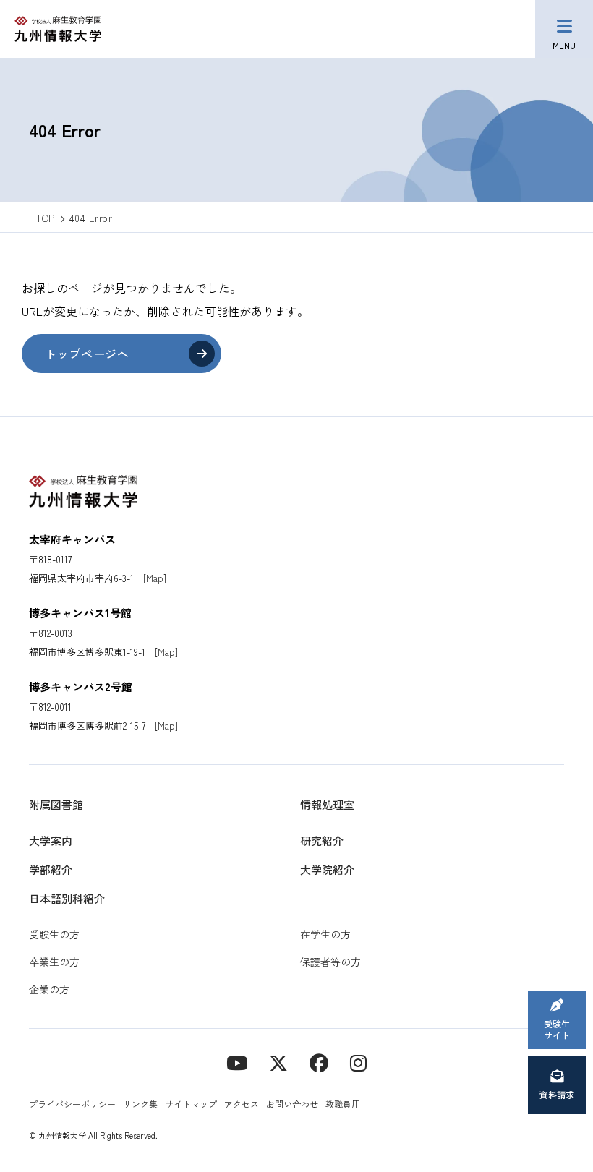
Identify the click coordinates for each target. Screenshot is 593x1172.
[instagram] (358, 1061)
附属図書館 (56, 804)
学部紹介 (50, 869)
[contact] (319, 1061)
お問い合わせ (292, 1104)
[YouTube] (236, 1061)
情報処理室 (327, 804)
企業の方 (49, 989)
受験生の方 (54, 934)
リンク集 (140, 1104)
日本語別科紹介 (67, 898)
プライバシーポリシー (72, 1104)
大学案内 (50, 840)
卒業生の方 (54, 961)
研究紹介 (322, 840)
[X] (278, 1061)
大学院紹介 (327, 869)
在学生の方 (325, 934)
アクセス (241, 1104)
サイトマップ (191, 1104)
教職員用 (342, 1104)
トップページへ (87, 353)
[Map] (154, 578)
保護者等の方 (330, 961)
